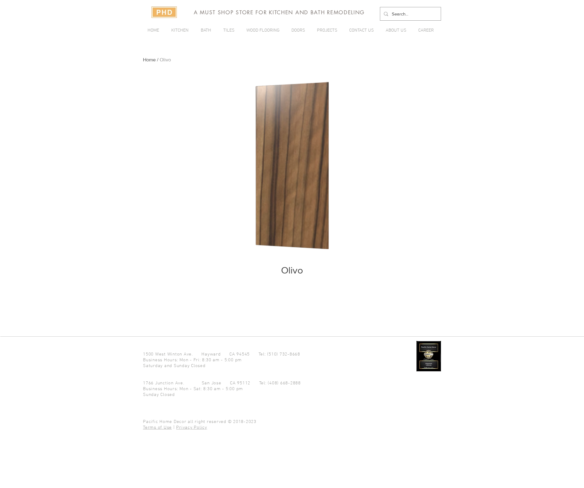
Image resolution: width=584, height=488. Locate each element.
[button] (328, 30)
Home (149, 59)
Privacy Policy (191, 427)
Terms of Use (157, 427)
